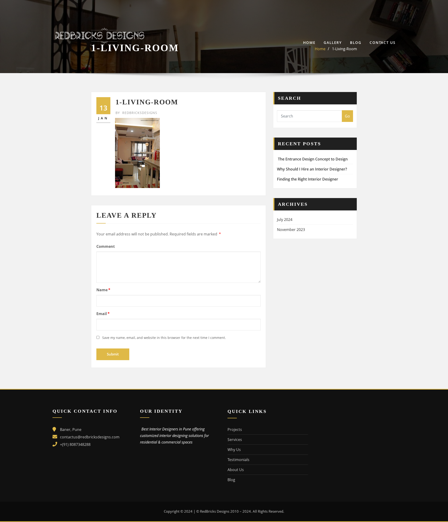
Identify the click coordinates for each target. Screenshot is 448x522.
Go (347, 116)
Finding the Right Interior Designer (307, 179)
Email (103, 313)
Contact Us (383, 42)
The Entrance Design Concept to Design (312, 159)
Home (309, 42)
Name (103, 289)
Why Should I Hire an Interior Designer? (312, 169)
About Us (236, 469)
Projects (235, 429)
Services (235, 439)
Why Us (234, 449)
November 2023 (291, 229)
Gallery (333, 42)
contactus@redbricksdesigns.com (89, 437)
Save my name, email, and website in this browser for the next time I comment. (164, 337)
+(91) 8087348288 (75, 444)
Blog (355, 42)
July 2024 (284, 219)
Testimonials (238, 459)
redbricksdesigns (136, 112)
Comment (105, 246)
